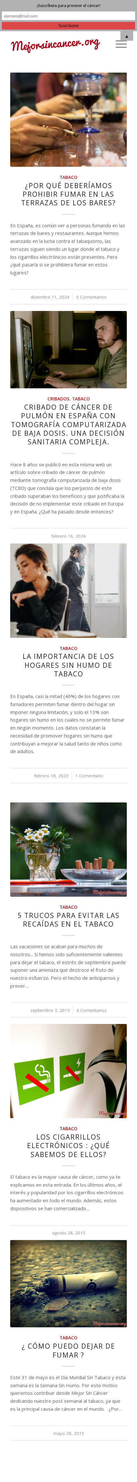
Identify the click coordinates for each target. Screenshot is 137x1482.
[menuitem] (118, 44)
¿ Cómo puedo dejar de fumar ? (68, 1350)
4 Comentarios (91, 1010)
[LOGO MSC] (56, 44)
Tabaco (68, 177)
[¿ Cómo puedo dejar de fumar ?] (68, 1283)
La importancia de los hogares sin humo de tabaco (68, 665)
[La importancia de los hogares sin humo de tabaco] (68, 591)
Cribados (58, 399)
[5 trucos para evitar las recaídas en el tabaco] (68, 849)
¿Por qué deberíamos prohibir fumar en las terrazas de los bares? (68, 194)
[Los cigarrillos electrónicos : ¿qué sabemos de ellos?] (68, 1071)
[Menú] (118, 44)
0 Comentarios (91, 297)
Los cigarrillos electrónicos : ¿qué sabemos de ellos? (68, 1146)
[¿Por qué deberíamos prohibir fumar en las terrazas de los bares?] (68, 120)
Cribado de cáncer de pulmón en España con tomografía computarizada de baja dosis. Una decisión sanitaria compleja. (68, 424)
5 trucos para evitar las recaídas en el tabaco (69, 919)
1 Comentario (89, 776)
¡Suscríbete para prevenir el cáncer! (68, 5)
